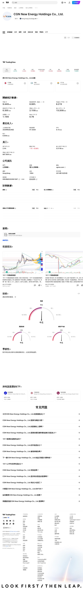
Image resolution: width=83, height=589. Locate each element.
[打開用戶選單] (69, 2)
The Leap (40, 532)
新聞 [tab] (20, 32)
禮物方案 (40, 521)
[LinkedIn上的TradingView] (4, 524)
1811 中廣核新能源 (9, 275)
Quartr (7, 546)
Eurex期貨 (40, 538)
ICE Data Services (13, 531)
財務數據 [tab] (9, 32)
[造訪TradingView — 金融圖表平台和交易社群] (9, 62)
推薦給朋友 (57, 519)
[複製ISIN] (19, 179)
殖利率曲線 (26, 557)
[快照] (65, 37)
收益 (24, 547)
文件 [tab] (15, 32)
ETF (24, 523)
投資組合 (25, 555)
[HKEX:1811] (4, 272)
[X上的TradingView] (4, 521)
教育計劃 (72, 533)
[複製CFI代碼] (36, 179)
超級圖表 (25, 516)
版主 (56, 525)
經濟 (24, 545)
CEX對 (24, 528)
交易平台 (72, 523)
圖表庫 (71, 518)
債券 (24, 524)
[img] (36, 18)
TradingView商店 (42, 559)
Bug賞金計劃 (41, 578)
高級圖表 (72, 521)
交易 (56, 530)
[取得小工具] (68, 37)
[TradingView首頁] (7, 2)
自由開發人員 (58, 542)
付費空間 (57, 544)
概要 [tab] (4, 32)
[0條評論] (34, 285)
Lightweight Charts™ (75, 519)
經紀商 (39, 528)
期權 (24, 559)
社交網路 (57, 516)
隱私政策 (40, 571)
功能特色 (40, 516)
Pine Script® (26, 563)
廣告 (71, 528)
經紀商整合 (72, 530)
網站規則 (57, 523)
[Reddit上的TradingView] (13, 524)
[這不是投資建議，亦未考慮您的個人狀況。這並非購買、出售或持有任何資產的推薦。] (15, 297)
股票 (24, 521)
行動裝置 (25, 568)
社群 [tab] (24, 32)
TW (65, 2)
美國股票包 (40, 540)
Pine (24, 532)
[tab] (33, 190)
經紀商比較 (40, 530)
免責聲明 (40, 569)
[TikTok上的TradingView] (10, 524)
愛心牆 (56, 518)
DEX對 (24, 530)
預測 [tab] (36, 32)
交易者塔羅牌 (41, 561)
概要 (39, 526)
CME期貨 (40, 537)
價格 (39, 518)
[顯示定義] (6, 102)
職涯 (39, 552)
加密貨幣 (25, 526)
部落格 (39, 549)
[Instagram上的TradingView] (13, 521)
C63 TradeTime (42, 563)
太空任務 (40, 547)
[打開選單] (3, 2)
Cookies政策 (41, 573)
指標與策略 (57, 538)
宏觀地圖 (25, 561)
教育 (56, 532)
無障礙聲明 (40, 575)
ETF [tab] (46, 32)
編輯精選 (57, 533)
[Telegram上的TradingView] (7, 524)
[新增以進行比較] (25, 83)
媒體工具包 (40, 554)
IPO (24, 550)
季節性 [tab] (41, 32)
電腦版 (24, 569)
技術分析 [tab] (30, 32)
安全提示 (40, 577)
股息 (24, 549)
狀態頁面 (40, 580)
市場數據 (40, 519)
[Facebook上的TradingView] (7, 521)
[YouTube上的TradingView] (10, 521)
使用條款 (40, 568)
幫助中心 (40, 550)
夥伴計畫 (72, 532)
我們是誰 (40, 545)
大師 (56, 540)
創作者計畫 (57, 521)
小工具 (71, 516)
